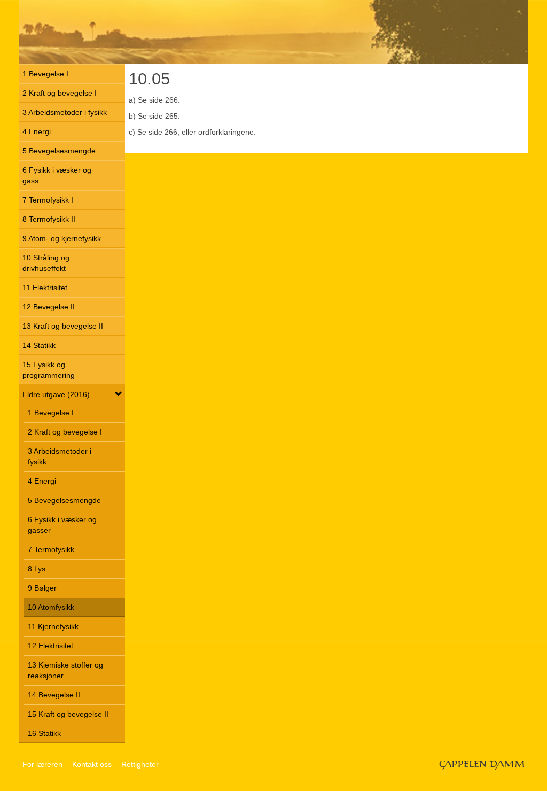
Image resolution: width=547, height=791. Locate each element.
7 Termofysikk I (47, 200)
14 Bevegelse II (54, 695)
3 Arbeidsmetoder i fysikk (64, 112)
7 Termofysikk (51, 549)
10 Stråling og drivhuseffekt (45, 263)
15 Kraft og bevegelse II (68, 714)
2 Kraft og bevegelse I (59, 93)
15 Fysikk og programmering (48, 369)
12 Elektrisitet (50, 645)
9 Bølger (42, 588)
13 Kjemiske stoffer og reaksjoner (65, 670)
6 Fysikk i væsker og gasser (62, 524)
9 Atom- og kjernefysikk (61, 238)
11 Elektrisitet (44, 287)
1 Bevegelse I (45, 73)
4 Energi (36, 131)
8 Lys (36, 568)
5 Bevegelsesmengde (59, 150)
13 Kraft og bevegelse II (62, 326)
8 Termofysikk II (48, 219)
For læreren (42, 764)
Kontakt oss (92, 764)
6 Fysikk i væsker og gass (56, 175)
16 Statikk (44, 733)
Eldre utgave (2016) (56, 394)
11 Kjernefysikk (53, 626)
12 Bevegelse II (48, 307)
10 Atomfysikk (51, 607)
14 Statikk (39, 345)
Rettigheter (140, 764)
